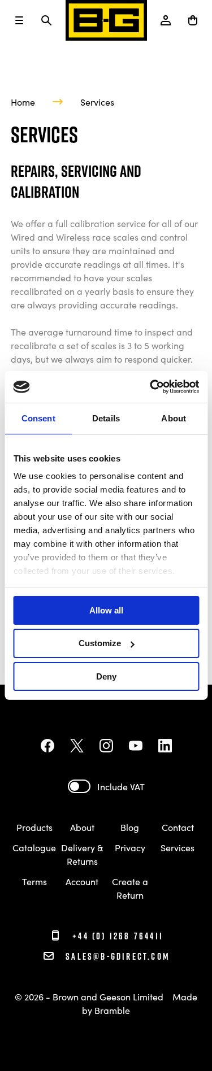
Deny (106, 676)
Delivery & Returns (82, 854)
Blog (129, 827)
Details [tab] (106, 418)
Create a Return (130, 888)
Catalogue (34, 847)
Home (23, 101)
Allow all (106, 610)
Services (97, 101)
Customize (100, 643)
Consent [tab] (38, 418)
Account (82, 881)
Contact (178, 827)
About (82, 827)
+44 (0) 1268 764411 (116, 936)
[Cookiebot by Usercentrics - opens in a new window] (151, 387)
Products (34, 827)
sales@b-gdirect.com (118, 956)
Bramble (112, 1010)
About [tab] (173, 418)
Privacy (130, 847)
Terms (34, 881)
